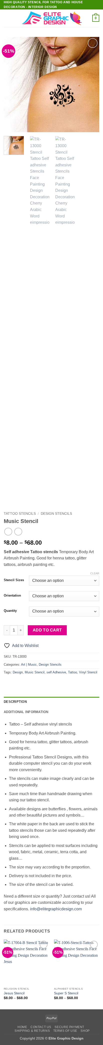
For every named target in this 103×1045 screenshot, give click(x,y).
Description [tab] (15, 702)
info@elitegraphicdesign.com (56, 909)
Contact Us (40, 1027)
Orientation (12, 595)
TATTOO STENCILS (20, 514)
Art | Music (29, 664)
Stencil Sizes (14, 580)
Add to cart (47, 630)
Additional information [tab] (26, 712)
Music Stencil (34, 672)
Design (18, 672)
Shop (85, 1031)
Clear (94, 573)
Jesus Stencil (14, 993)
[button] (7, 18)
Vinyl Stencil (88, 672)
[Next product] (8, 531)
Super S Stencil (66, 993)
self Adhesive (56, 672)
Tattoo (72, 672)
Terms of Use (65, 1031)
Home (22, 1027)
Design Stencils (56, 514)
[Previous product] (18, 531)
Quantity (10, 611)
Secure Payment (69, 1027)
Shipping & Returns (32, 1031)
